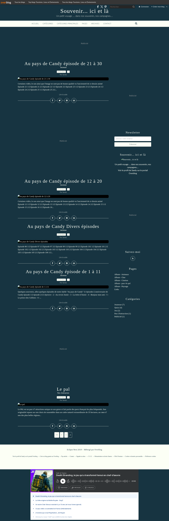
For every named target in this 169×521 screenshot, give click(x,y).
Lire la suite (63, 95)
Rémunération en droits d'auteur (103, 456)
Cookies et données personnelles (134, 456)
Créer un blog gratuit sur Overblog (49, 456)
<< (57, 435)
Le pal (63, 389)
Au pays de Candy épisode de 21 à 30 (63, 63)
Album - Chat (119, 277)
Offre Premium (118, 456)
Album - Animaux (121, 274)
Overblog (98, 450)
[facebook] (97, 6)
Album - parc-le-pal (122, 283)
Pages (84, 24)
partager (77, 487)
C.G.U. (90, 456)
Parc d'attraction (63, 393)
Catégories (48, 24)
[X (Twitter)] (101, 6)
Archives (95, 24)
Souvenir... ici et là (84, 11)
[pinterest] (105, 6)
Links (116, 289)
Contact (107, 24)
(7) (119, 305)
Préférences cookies (150, 456)
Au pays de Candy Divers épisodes (63, 226)
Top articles (64, 456)
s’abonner (64, 487)
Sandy (134, 170)
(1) (122, 314)
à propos (90, 487)
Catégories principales (67, 24)
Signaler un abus (81, 456)
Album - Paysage (121, 286)
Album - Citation (121, 280)
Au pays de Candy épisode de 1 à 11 (63, 271)
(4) (118, 308)
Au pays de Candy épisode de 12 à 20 (63, 181)
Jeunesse (63, 67)
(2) (117, 311)
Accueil (35, 24)
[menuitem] (35, 24)
